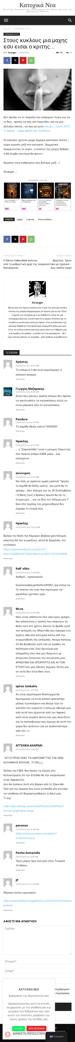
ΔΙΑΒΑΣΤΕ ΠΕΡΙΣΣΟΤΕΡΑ (29, 1033)
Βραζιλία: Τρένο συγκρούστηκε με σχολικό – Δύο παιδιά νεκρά (55, 264)
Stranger (12, 52)
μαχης (19, 219)
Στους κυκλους (45, 219)
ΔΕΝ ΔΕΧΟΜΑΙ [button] (36, 1028)
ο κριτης (30, 219)
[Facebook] (6, 60)
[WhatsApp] (31, 60)
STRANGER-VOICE (22, 28)
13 (70, 52)
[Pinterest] (23, 60)
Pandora (22, 419)
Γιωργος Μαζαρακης (30, 388)
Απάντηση (20, 379)
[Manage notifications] (7, 1034)
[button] (70, 20)
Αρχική (6, 28)
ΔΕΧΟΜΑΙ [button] (18, 1028)
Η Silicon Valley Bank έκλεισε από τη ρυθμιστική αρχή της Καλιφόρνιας (20, 264)
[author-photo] (37, 297)
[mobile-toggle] (6, 20)
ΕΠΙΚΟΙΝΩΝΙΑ (58, 1031)
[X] (15, 60)
